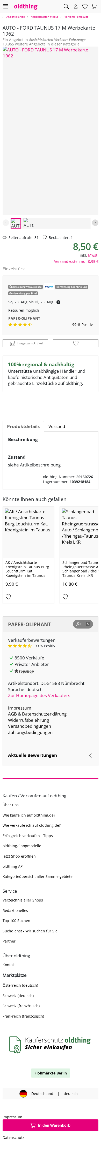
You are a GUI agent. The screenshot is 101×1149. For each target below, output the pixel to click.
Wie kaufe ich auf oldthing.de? (29, 815)
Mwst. (93, 255)
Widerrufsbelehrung (28, 720)
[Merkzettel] (85, 6)
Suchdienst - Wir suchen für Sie (30, 930)
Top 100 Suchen (16, 920)
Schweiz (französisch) (21, 1005)
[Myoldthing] (75, 6)
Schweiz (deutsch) (18, 995)
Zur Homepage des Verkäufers (39, 695)
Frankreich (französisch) (23, 1016)
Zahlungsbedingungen (30, 732)
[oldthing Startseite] (26, 6)
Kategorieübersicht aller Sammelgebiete (38, 876)
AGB (12, 714)
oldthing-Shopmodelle (22, 845)
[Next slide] (95, 222)
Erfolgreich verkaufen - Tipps (28, 835)
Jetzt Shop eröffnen (19, 856)
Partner (9, 941)
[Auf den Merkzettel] (75, 343)
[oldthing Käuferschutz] (50, 1044)
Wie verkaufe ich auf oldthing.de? (32, 825)
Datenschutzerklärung (44, 714)
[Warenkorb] (94, 6)
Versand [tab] (56, 426)
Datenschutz (13, 1137)
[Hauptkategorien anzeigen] (5, 6)
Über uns (11, 804)
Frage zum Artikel (30, 343)
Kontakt (9, 964)
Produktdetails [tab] (23, 426)
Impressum (19, 708)
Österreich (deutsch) (20, 985)
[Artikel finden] (66, 6)
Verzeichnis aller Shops (23, 900)
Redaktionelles (15, 910)
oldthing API (13, 866)
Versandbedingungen (29, 726)
